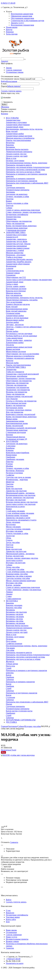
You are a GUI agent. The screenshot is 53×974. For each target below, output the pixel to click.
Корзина (4, 114)
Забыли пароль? (14, 86)
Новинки (10, 32)
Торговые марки (13, 917)
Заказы (9, 68)
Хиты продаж (12, 34)
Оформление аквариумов (21, 16)
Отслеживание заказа (10, 79)
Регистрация (11, 81)
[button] (6, 750)
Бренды (9, 29)
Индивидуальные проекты (17, 939)
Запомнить (8, 102)
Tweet (13, 750)
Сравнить (14, 842)
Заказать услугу (17, 23)
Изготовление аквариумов (22, 14)
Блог (8, 922)
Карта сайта (11, 919)
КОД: (3, 745)
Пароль (4, 86)
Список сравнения (14, 70)
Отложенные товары (14, 72)
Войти (3, 81)
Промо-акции (11, 27)
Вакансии (10, 913)
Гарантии (10, 948)
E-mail (3, 84)
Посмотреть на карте (14, 963)
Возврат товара (12, 941)
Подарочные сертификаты (17, 915)
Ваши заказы (11, 930)
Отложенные (11, 932)
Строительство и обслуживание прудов (27, 20)
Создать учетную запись (11, 91)
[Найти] (25, 59)
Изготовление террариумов (22, 25)
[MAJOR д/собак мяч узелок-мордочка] (18, 755)
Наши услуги (11, 937)
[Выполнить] (44, 79)
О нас (8, 910)
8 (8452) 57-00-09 (8, 3)
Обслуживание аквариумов (22, 18)
